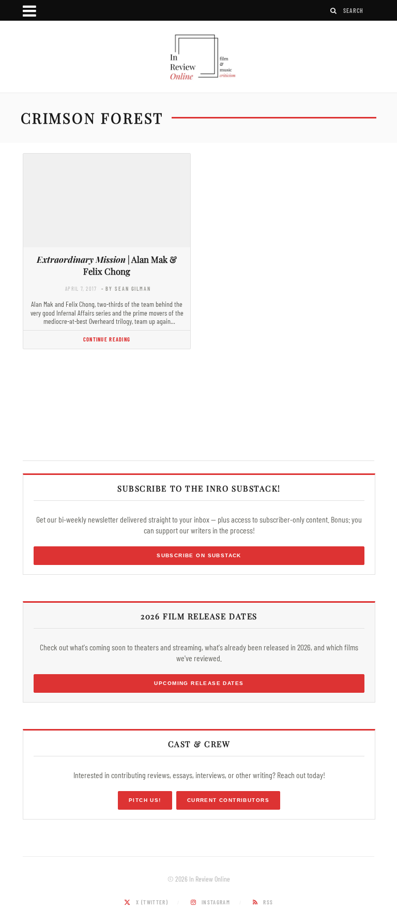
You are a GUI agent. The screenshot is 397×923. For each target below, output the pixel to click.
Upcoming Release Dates (198, 683)
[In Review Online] (198, 58)
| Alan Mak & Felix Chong (107, 265)
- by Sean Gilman (126, 288)
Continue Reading (106, 339)
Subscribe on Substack (199, 555)
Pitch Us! (145, 800)
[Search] (334, 10)
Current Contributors (228, 800)
